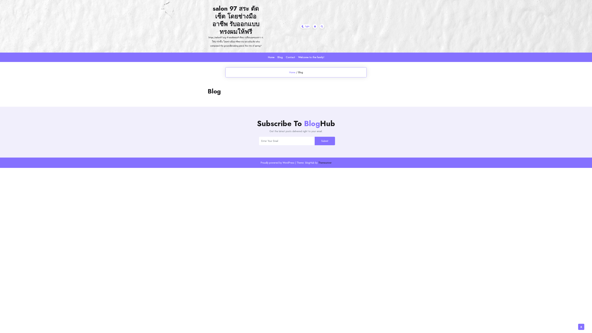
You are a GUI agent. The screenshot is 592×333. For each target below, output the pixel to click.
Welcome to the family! (311, 57)
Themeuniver (325, 162)
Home (271, 57)
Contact (290, 57)
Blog (280, 57)
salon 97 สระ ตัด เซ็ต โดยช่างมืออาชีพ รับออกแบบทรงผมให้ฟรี (235, 20)
